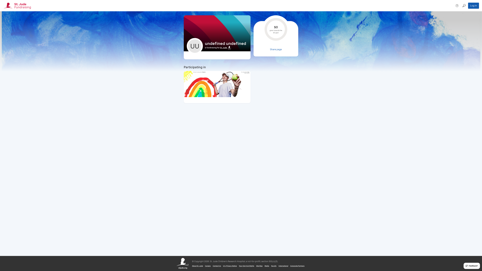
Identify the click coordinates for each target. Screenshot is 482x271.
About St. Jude (197, 266)
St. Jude (223, 47)
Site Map (259, 266)
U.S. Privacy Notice (230, 266)
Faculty (274, 266)
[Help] (457, 6)
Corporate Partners (297, 266)
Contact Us (217, 266)
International (283, 266)
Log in (473, 5)
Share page (276, 49)
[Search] (464, 6)
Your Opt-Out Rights (246, 266)
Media (267, 266)
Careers (208, 266)
